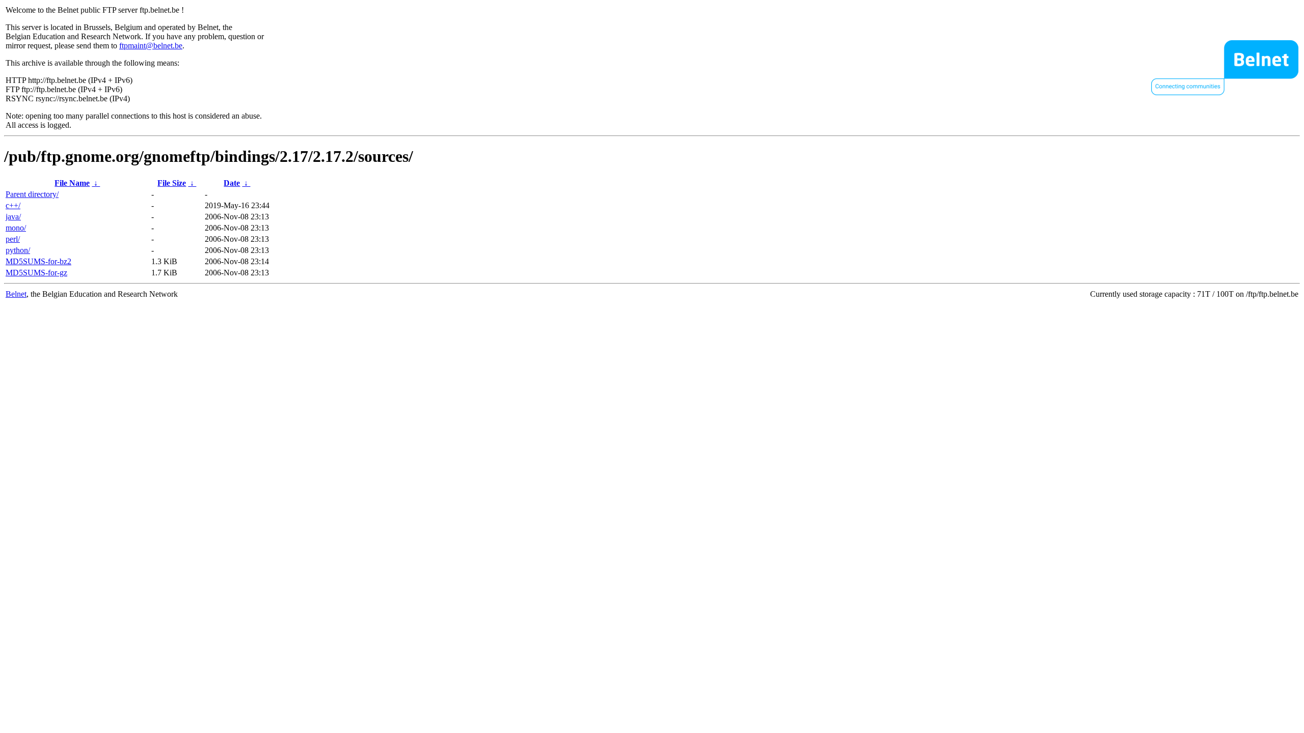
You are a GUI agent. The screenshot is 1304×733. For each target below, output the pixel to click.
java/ (13, 216)
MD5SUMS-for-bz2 (38, 261)
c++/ (13, 205)
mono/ (16, 227)
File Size (171, 183)
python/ (18, 250)
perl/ (13, 239)
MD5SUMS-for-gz (36, 272)
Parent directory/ (32, 194)
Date (232, 183)
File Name (72, 183)
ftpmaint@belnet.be (150, 45)
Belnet (16, 294)
